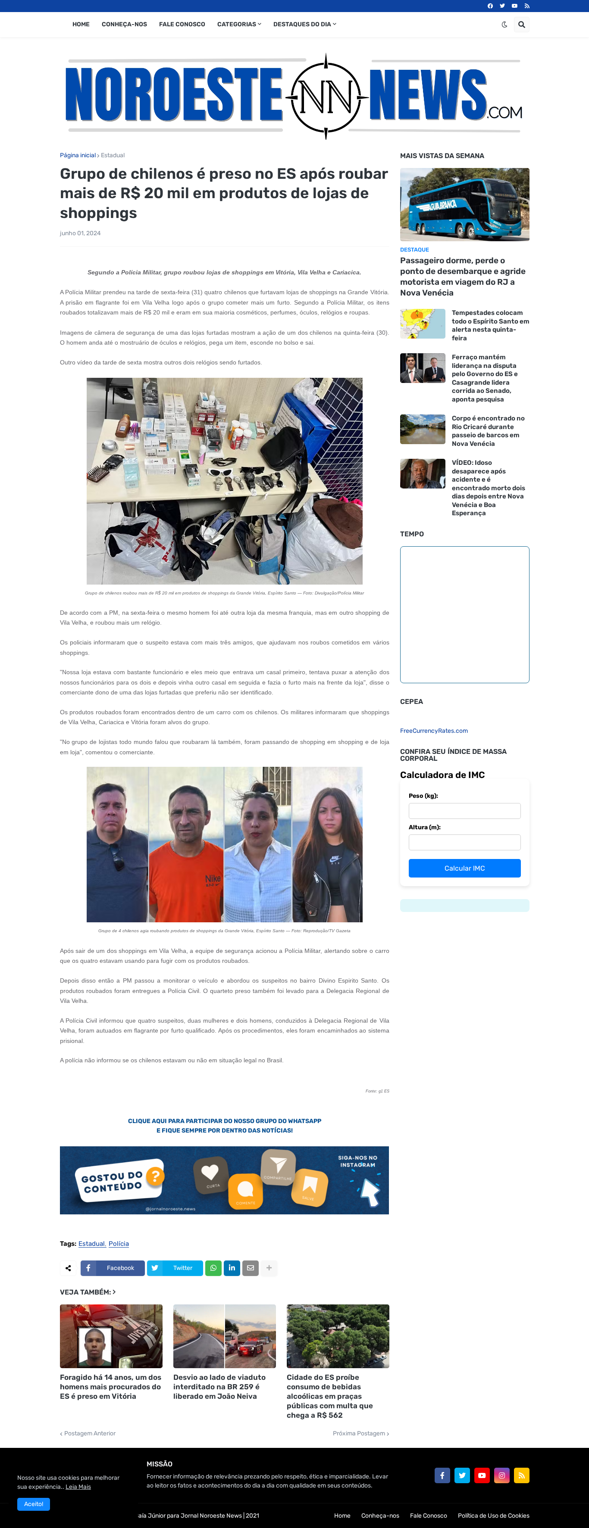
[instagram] (502, 1475)
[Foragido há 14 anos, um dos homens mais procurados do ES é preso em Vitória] (111, 1336)
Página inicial (78, 155)
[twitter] (502, 6)
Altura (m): (425, 827)
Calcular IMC (465, 868)
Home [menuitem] (81, 24)
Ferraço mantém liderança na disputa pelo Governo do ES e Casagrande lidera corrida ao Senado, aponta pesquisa (485, 378)
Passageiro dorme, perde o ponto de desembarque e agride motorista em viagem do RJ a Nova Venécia (463, 276)
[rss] (527, 6)
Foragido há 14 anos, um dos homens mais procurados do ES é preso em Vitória (110, 1386)
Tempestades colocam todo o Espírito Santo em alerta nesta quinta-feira (490, 325)
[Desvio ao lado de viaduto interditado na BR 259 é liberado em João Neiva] (224, 1336)
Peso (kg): (423, 796)
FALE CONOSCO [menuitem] (182, 24)
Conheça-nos (380, 1515)
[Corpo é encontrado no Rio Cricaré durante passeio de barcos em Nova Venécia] (422, 429)
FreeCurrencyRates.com (434, 730)
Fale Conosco (428, 1515)
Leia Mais (78, 1487)
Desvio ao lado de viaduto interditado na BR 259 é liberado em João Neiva (219, 1386)
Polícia (119, 1244)
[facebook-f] (442, 1475)
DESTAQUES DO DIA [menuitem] (302, 24)
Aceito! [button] (33, 1504)
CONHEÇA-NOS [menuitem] (124, 24)
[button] (504, 24)
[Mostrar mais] (269, 1268)
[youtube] (515, 6)
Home (342, 1515)
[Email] (250, 1268)
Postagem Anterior (90, 1434)
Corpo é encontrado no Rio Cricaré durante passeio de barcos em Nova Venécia (488, 431)
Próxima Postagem (359, 1434)
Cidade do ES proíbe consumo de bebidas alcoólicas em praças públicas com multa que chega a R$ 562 (330, 1396)
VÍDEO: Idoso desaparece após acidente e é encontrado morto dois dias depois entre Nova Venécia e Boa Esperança (488, 488)
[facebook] (490, 6)
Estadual (113, 155)
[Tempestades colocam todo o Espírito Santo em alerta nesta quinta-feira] (422, 324)
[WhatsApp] (213, 1268)
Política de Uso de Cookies (493, 1515)
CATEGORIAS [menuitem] (236, 24)
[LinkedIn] (232, 1268)
